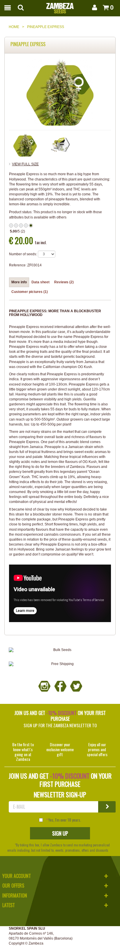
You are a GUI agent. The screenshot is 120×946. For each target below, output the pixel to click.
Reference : (18, 265)
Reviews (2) (64, 282)
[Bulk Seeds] (60, 650)
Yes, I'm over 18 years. (64, 820)
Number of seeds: (23, 254)
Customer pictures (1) (29, 292)
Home (14, 27)
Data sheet (40, 282)
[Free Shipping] (60, 664)
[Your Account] (93, 7)
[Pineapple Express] (25, 145)
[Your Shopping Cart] (104, 7)
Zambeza (36, 943)
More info (19, 282)
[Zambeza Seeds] (60, 6)
